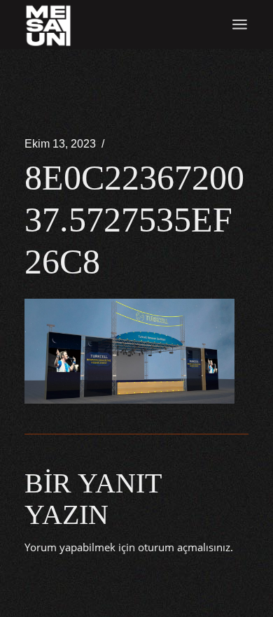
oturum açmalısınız (184, 547)
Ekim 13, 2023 (60, 144)
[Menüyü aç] (239, 24)
